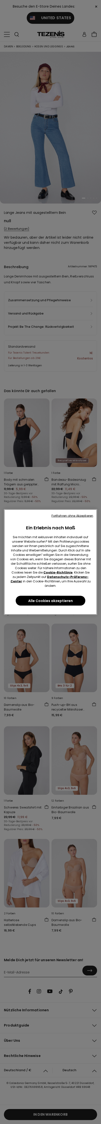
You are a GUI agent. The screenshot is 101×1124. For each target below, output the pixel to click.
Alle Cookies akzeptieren (50, 600)
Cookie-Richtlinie (58, 572)
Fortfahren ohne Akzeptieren (72, 516)
